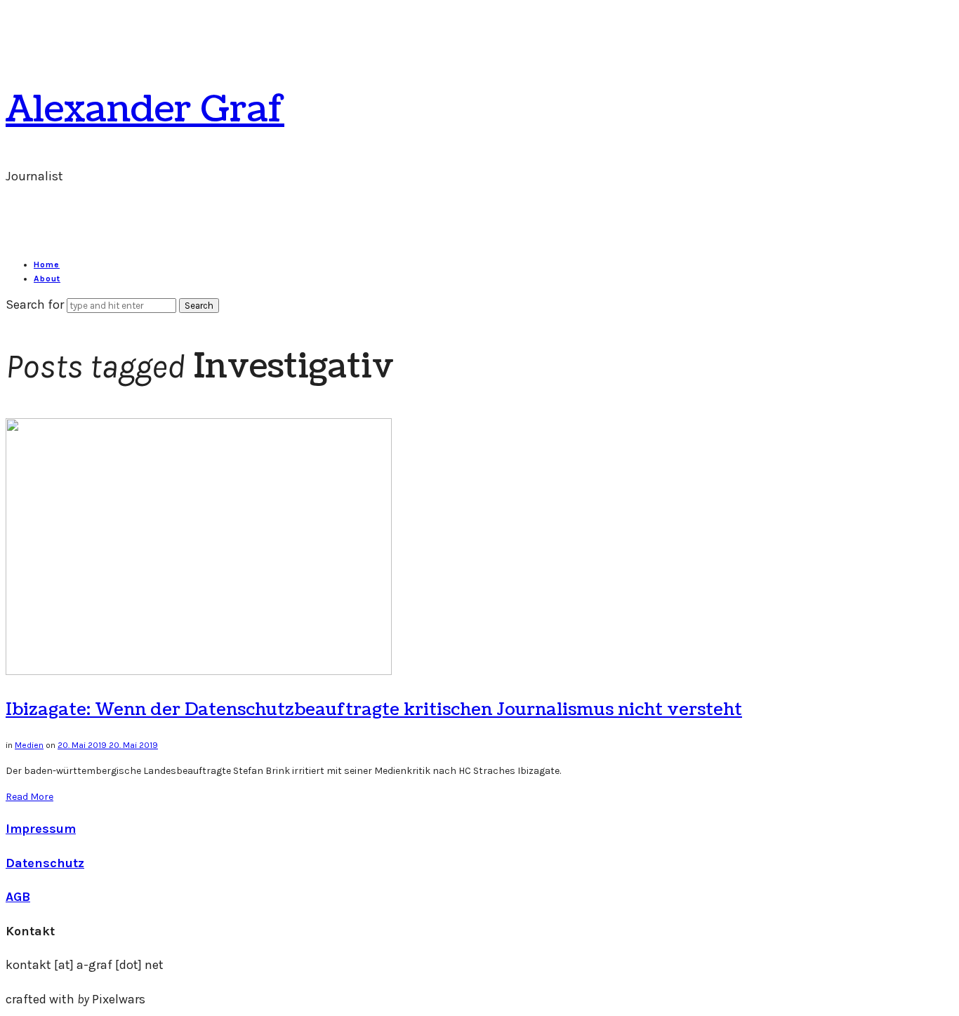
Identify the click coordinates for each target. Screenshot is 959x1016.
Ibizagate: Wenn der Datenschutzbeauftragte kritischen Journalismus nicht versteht (374, 709)
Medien (29, 745)
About (47, 278)
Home (47, 264)
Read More (29, 797)
